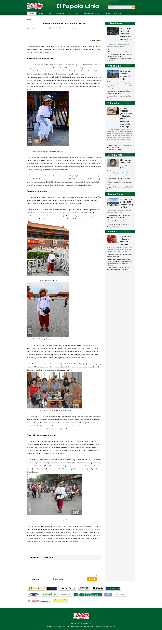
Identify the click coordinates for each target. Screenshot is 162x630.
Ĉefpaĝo (29, 19)
